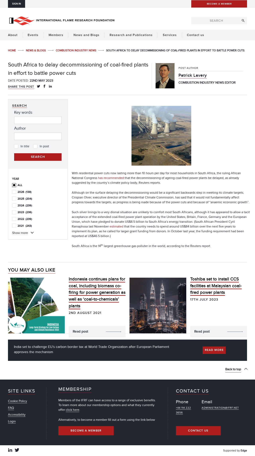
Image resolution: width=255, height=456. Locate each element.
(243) (25, 226)
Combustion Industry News (76, 50)
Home (12, 50)
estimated (116, 226)
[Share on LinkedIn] (50, 87)
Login (12, 421)
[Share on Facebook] (44, 87)
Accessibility (17, 415)
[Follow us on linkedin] (10, 450)
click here (72, 410)
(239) (25, 205)
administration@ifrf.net (220, 407)
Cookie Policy (17, 401)
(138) (24, 192)
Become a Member (86, 430)
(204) (25, 198)
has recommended (111, 178)
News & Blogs (36, 50)
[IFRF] (62, 20)
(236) (25, 212)
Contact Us (198, 430)
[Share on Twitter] (38, 87)
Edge (244, 450)
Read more (214, 350)
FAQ (11, 408)
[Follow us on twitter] (17, 450)
